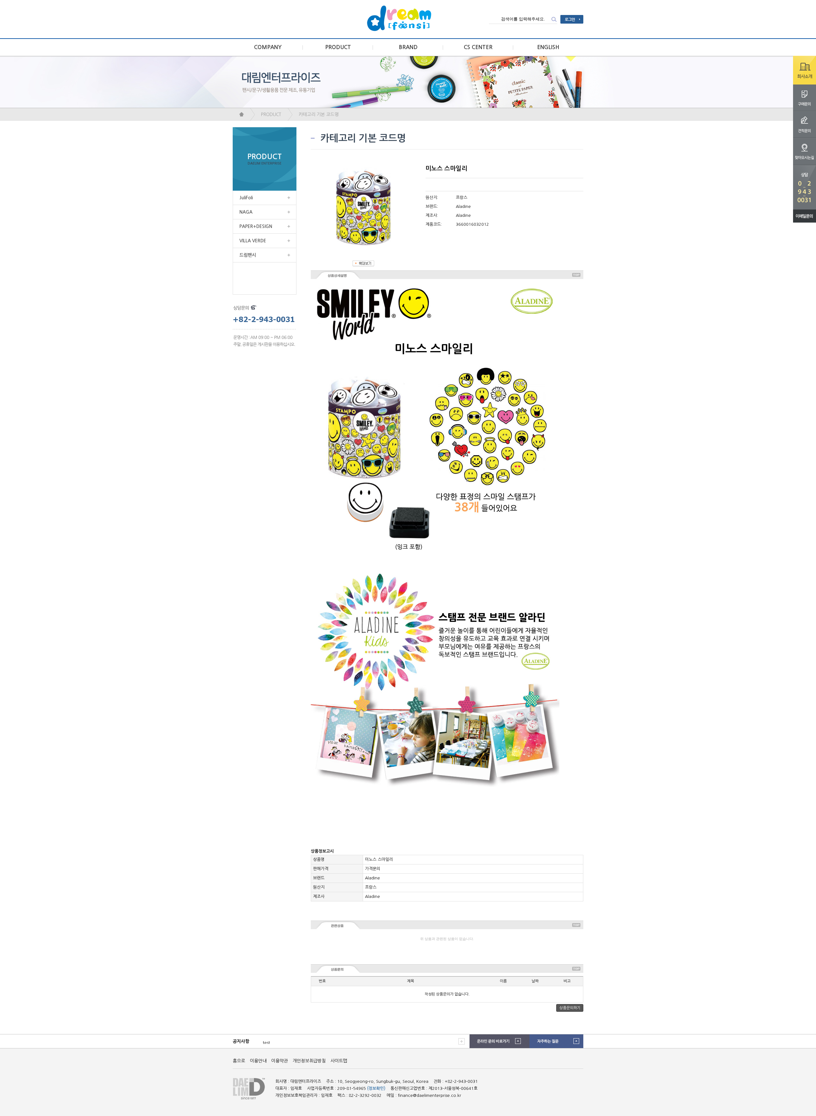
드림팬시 (247, 255)
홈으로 (239, 1061)
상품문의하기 (569, 1008)
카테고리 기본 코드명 (319, 114)
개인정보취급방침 (309, 1061)
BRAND (408, 47)
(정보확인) (376, 1088)
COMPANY (268, 47)
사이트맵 (339, 1061)
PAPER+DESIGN (255, 226)
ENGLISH (548, 47)
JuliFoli (246, 197)
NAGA (245, 212)
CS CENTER (478, 47)
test (266, 1041)
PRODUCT (338, 47)
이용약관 (279, 1061)
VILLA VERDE (252, 241)
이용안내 (258, 1061)
